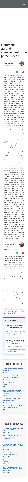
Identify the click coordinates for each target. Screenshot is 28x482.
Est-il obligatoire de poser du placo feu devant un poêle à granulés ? (12, 437)
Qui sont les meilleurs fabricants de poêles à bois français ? (13, 376)
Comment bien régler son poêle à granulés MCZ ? (13, 429)
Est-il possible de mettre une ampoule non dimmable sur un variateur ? (12, 468)
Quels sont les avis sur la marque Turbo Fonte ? (11, 453)
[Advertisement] (14, 24)
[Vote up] (17, 72)
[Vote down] (23, 72)
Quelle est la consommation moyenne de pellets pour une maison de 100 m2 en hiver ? (12, 391)
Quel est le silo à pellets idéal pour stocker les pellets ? (12, 406)
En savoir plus (12, 334)
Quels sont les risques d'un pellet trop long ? (11, 399)
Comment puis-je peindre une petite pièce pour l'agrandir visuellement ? (15, 342)
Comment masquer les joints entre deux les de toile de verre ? (13, 446)
